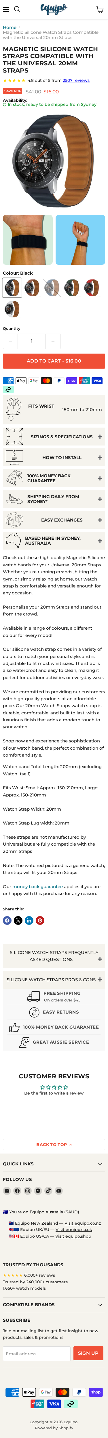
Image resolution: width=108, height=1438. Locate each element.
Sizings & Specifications (62, 436)
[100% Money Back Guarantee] (54, 1028)
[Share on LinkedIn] (29, 920)
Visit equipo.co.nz (83, 1223)
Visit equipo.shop (73, 1236)
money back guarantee (37, 886)
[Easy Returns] (54, 1013)
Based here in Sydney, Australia (53, 540)
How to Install (62, 457)
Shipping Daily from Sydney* (53, 499)
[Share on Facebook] (7, 920)
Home (9, 27)
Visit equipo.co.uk (74, 1229)
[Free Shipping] (54, 997)
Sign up (88, 1353)
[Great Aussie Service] (54, 1043)
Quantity (11, 328)
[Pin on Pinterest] (40, 920)
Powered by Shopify (54, 1428)
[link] (54, 80)
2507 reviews (76, 80)
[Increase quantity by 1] (53, 341)
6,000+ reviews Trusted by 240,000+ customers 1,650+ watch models (35, 1282)
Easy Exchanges (62, 520)
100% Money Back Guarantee (49, 478)
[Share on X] (18, 920)
